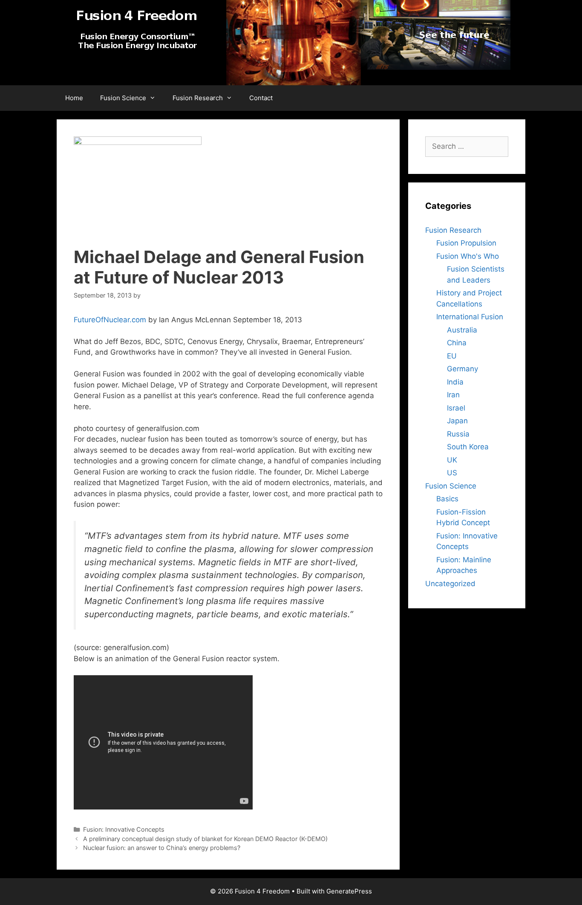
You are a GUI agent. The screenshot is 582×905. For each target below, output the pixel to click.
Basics (447, 498)
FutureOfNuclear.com (110, 319)
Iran (453, 394)
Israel (456, 408)
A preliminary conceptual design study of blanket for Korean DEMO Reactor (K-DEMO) (205, 838)
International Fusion (469, 316)
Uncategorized (450, 583)
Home (74, 98)
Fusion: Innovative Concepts (123, 829)
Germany (462, 368)
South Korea (468, 446)
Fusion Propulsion (466, 243)
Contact (261, 98)
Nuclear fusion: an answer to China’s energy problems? (161, 847)
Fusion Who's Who (467, 256)
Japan (457, 420)
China (457, 342)
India (455, 382)
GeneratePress (349, 891)
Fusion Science (123, 98)
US (452, 472)
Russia (458, 434)
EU (452, 356)
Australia (462, 330)
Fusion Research (198, 98)
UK (452, 460)
